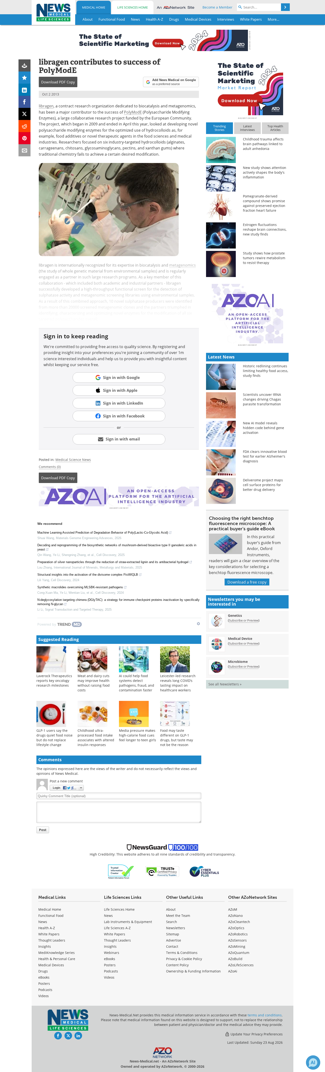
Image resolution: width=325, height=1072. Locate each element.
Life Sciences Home (132, 7)
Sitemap (172, 934)
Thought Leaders (51, 940)
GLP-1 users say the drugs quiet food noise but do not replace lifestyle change (54, 737)
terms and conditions (265, 1015)
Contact (172, 946)
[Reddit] (25, 126)
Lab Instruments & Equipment (128, 921)
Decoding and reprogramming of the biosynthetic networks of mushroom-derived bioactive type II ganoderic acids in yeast (116, 547)
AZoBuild (235, 959)
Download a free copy (246, 581)
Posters (44, 983)
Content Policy (177, 965)
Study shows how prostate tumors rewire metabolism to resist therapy (264, 258)
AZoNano (235, 915)
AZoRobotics (238, 934)
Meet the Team (178, 915)
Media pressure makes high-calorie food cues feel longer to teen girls (137, 735)
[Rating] (25, 78)
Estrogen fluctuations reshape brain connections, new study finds (264, 229)
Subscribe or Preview (243, 620)
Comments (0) (50, 466)
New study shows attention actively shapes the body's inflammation (264, 172)
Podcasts (45, 989)
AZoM (232, 909)
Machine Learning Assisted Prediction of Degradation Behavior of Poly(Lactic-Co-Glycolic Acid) (102, 532)
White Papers (48, 934)
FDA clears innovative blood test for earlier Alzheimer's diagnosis (265, 456)
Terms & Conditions (181, 952)
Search (171, 921)
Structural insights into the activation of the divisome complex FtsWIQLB (87, 574)
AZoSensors (237, 940)
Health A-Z (46, 928)
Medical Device (240, 638)
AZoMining (236, 946)
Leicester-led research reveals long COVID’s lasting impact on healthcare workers (178, 683)
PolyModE (133, 112)
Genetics (235, 615)
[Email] (25, 150)
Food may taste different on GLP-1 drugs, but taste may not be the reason (176, 737)
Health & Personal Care (56, 959)
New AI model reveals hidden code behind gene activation (263, 428)
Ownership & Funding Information (193, 971)
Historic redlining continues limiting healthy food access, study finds (265, 371)
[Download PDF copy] (25, 65)
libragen (46, 105)
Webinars (111, 952)
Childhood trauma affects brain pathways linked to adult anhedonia (263, 144)
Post (42, 830)
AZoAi (232, 971)
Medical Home (93, 7)
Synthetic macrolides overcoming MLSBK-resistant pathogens (80, 587)
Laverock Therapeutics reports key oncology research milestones (54, 681)
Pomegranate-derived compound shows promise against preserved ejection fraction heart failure (264, 203)
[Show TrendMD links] (198, 624)
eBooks (43, 977)
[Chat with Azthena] (313, 1062)
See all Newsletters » (224, 684)
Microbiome (238, 661)
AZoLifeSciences (241, 965)
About (171, 909)
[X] (25, 114)
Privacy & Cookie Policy (184, 959)
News (42, 921)
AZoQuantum (238, 952)
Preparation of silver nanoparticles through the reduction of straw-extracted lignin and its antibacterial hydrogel (112, 562)
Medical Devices (51, 965)
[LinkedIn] (25, 90)
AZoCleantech (239, 921)
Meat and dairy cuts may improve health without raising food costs (94, 683)
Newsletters (175, 928)
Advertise (173, 940)
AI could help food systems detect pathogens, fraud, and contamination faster (136, 683)
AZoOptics (236, 928)
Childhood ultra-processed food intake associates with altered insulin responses (96, 737)
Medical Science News (73, 459)
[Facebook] (25, 102)
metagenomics (182, 265)
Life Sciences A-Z (117, 928)
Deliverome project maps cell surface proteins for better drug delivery (263, 485)
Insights (44, 946)
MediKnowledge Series (56, 952)
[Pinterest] (25, 138)
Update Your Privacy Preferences (256, 1034)
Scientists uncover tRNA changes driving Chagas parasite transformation (262, 399)
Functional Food (51, 915)
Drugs (43, 971)
